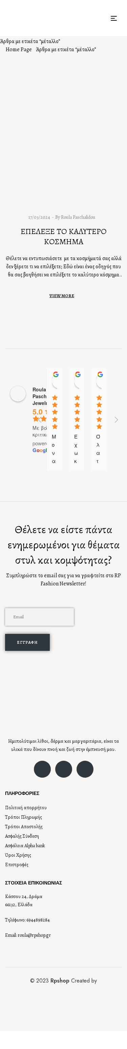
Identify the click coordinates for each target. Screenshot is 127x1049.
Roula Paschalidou (78, 217)
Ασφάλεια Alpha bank (25, 845)
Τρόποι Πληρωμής (23, 817)
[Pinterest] (85, 769)
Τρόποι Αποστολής (24, 826)
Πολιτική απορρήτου (26, 807)
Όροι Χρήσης (18, 855)
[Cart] (86, 1039)
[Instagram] (63, 769)
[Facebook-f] (42, 769)
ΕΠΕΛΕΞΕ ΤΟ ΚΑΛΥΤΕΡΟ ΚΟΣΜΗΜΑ (64, 236)
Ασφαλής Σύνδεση (22, 836)
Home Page (19, 49)
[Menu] (116, 18)
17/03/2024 (39, 217)
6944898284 (38, 920)
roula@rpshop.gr (34, 935)
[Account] (47, 1039)
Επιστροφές (16, 864)
